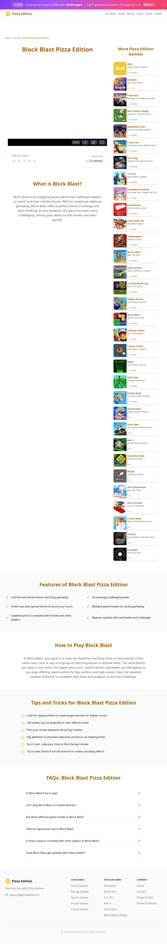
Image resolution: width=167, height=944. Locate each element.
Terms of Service (147, 903)
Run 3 (107, 903)
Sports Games (79, 897)
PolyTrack (110, 891)
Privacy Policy (145, 897)
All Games (110, 13)
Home (8, 38)
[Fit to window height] (85, 142)
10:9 (76, 142)
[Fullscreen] (102, 142)
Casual (158, 13)
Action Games (79, 886)
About (140, 886)
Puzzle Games (79, 903)
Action (121, 13)
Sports (140, 13)
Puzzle (148, 13)
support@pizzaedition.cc (24, 895)
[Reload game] (93, 142)
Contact (141, 891)
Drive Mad (110, 909)
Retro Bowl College (115, 915)
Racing (131, 13)
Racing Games (80, 891)
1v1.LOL (109, 897)
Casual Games (79, 909)
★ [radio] (14, 161)
